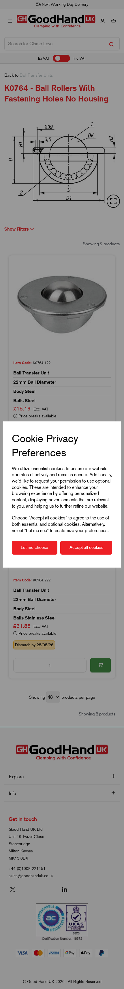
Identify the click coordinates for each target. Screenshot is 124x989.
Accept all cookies (86, 547)
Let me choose (34, 547)
